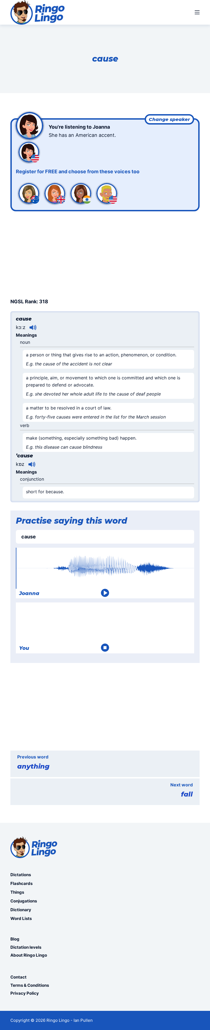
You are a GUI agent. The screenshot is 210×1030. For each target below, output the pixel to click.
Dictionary (20, 909)
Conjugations (23, 901)
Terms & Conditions (29, 985)
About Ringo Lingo (28, 955)
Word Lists (21, 918)
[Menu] (197, 12)
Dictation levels (25, 947)
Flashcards (21, 883)
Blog (14, 939)
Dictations (20, 874)
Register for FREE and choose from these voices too (77, 171)
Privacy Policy (24, 993)
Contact (18, 977)
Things (17, 892)
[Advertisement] (104, 253)
